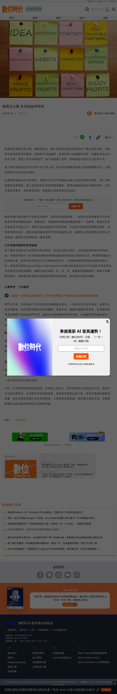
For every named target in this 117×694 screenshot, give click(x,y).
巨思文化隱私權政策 (86, 364)
